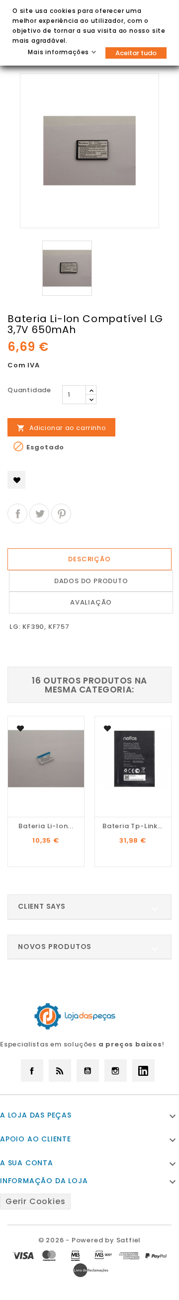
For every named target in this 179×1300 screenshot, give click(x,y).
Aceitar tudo (136, 53)
